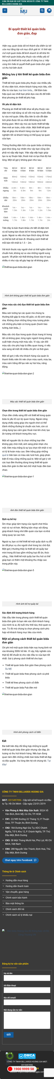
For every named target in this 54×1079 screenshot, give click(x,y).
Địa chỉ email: (10, 998)
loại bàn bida (25, 90)
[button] (4, 10)
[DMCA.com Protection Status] (27, 1056)
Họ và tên (8, 973)
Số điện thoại (10, 985)
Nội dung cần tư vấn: (13, 1010)
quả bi (5, 455)
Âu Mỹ (8, 668)
